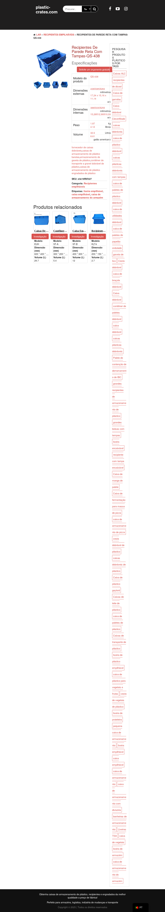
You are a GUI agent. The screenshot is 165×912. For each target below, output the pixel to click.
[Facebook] (110, 8)
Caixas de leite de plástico (118, 603)
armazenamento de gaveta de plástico (86, 158)
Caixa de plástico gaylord (117, 584)
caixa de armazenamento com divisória (119, 797)
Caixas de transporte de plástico (119, 642)
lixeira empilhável (93, 191)
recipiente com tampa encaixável (118, 461)
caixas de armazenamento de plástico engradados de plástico (86, 170)
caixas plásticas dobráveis (117, 345)
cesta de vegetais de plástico (119, 700)
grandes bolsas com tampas (118, 429)
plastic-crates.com (47, 9)
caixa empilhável (81, 194)
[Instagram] (125, 8)
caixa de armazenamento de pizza (119, 525)
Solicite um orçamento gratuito (94, 69)
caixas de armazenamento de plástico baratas (86, 154)
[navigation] (141, 907)
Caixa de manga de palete (117, 480)
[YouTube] (118, 8)
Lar (38, 34)
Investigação (40, 236)
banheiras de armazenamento (119, 823)
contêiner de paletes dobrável (119, 312)
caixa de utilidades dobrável (117, 215)
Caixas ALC (119, 73)
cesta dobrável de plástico (118, 545)
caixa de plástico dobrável (117, 144)
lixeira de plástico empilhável (117, 661)
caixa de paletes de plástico (117, 622)
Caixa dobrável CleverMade (118, 112)
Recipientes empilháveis (59, 34)
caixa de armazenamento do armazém (87, 196)
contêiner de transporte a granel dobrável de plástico (88, 163)
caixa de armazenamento (119, 777)
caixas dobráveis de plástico (119, 564)
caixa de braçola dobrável (117, 280)
